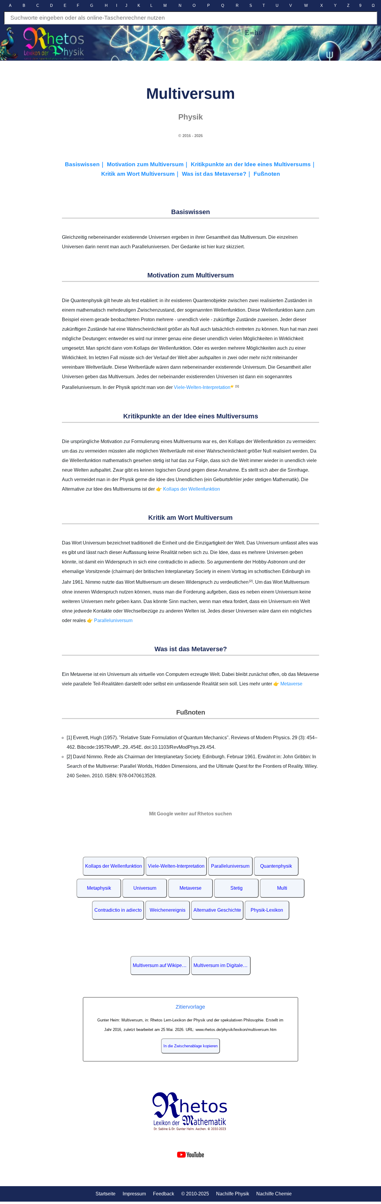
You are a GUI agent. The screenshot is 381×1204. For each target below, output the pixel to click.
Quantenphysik (276, 866)
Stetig (236, 888)
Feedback (163, 1193)
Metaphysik (99, 888)
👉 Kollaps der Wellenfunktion (188, 489)
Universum (144, 888)
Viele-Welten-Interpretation (202, 387)
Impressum (134, 1193)
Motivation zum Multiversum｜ (149, 164)
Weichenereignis (167, 910)
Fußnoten (267, 174)
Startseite (105, 1193)
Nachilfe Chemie (274, 1193)
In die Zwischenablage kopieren (190, 1046)
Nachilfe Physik (232, 1193)
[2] (251, 581)
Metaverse (190, 888)
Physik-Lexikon (267, 910)
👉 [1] (234, 386)
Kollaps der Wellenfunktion (113, 866)
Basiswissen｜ (86, 164)
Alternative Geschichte (217, 910)
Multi (282, 888)
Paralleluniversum (230, 866)
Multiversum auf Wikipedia (160, 965)
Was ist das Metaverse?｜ (218, 174)
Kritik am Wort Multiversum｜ (141, 174)
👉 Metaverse (287, 683)
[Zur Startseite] (190, 1111)
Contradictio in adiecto (118, 910)
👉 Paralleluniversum (109, 620)
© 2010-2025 (195, 1193)
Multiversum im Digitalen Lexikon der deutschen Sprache (222, 965)
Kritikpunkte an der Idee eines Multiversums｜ (253, 164)
